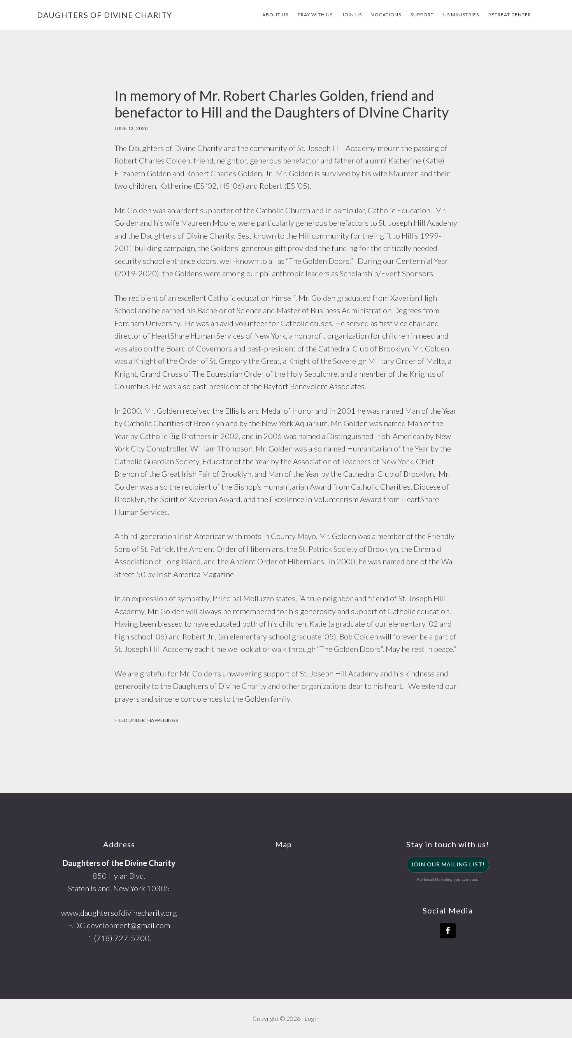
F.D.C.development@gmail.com (119, 925)
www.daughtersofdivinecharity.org (119, 912)
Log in (311, 1018)
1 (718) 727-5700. (119, 938)
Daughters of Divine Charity (104, 14)
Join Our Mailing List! (448, 864)
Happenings (162, 720)
